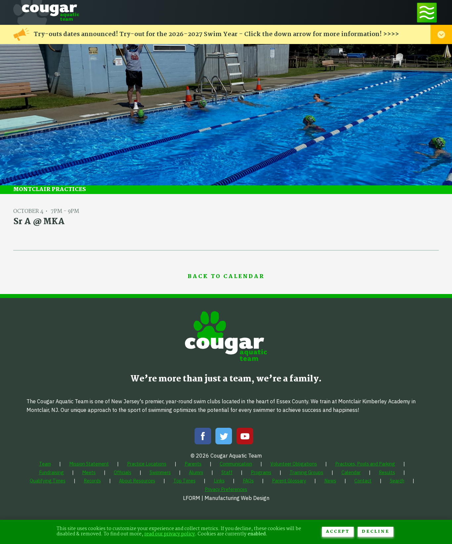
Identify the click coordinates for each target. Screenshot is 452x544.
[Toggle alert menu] (441, 34)
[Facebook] (203, 437)
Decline (375, 531)
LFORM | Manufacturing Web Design (226, 498)
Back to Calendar (226, 276)
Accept (338, 531)
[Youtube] (245, 437)
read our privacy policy (169, 534)
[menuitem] (45, 464)
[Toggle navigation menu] (427, 12)
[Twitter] (223, 437)
